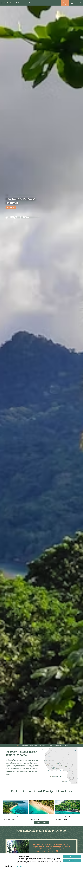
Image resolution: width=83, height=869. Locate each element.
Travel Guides (42, 745)
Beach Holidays (33, 745)
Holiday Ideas (25, 745)
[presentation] (81, 809)
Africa (7, 195)
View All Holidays (11, 207)
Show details (19, 866)
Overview (17, 745)
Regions (66, 745)
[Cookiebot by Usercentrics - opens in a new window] (8, 866)
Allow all (72, 856)
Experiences (50, 745)
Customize (71, 860)
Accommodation (58, 745)
